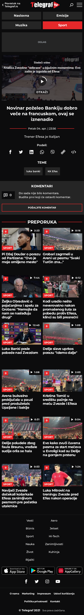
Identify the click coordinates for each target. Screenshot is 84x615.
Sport (62, 25)
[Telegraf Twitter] (37, 581)
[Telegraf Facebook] (26, 581)
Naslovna (21, 15)
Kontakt (55, 601)
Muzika (21, 25)
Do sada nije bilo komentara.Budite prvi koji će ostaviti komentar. (45, 195)
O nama (14, 593)
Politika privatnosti (35, 601)
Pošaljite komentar (42, 207)
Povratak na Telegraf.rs (12, 5)
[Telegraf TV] (58, 581)
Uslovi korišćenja (64, 593)
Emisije (62, 15)
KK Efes (53, 171)
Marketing (28, 593)
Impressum (44, 593)
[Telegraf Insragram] (47, 581)
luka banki (33, 171)
